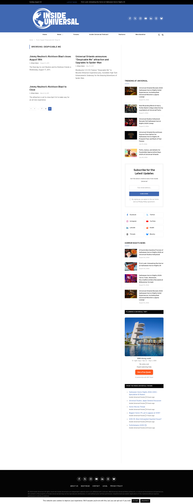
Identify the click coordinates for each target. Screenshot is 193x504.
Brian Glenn (35, 63)
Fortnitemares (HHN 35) (138, 425)
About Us (74, 486)
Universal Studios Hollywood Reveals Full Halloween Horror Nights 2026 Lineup (150, 121)
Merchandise (140, 34)
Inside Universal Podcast (98, 34)
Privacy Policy (142, 202)
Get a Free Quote (144, 372)
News (59, 34)
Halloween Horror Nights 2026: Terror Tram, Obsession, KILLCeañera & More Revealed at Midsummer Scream (151, 279)
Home (45, 34)
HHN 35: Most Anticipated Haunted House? (145, 419)
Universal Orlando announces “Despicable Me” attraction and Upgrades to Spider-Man (92, 59)
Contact (96, 486)
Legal (105, 486)
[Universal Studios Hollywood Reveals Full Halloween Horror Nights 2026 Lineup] (131, 122)
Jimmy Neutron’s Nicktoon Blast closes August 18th (50, 58)
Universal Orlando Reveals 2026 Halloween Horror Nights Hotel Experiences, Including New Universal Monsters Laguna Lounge (151, 92)
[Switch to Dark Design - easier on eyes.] (159, 35)
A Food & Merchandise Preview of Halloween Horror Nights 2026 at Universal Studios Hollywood (151, 252)
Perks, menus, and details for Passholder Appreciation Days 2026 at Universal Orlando (150, 152)
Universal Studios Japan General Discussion (145, 401)
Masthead (85, 486)
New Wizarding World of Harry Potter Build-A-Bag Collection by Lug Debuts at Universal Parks (151, 108)
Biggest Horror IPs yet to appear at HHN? (144, 413)
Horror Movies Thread (137, 407)
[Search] (162, 34)
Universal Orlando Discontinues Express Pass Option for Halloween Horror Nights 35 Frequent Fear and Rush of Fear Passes (150, 136)
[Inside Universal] (54, 18)
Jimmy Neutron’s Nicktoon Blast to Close (48, 88)
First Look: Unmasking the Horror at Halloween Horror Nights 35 (103, 2)
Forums (76, 34)
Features (122, 34)
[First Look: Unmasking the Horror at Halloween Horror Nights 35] (131, 266)
